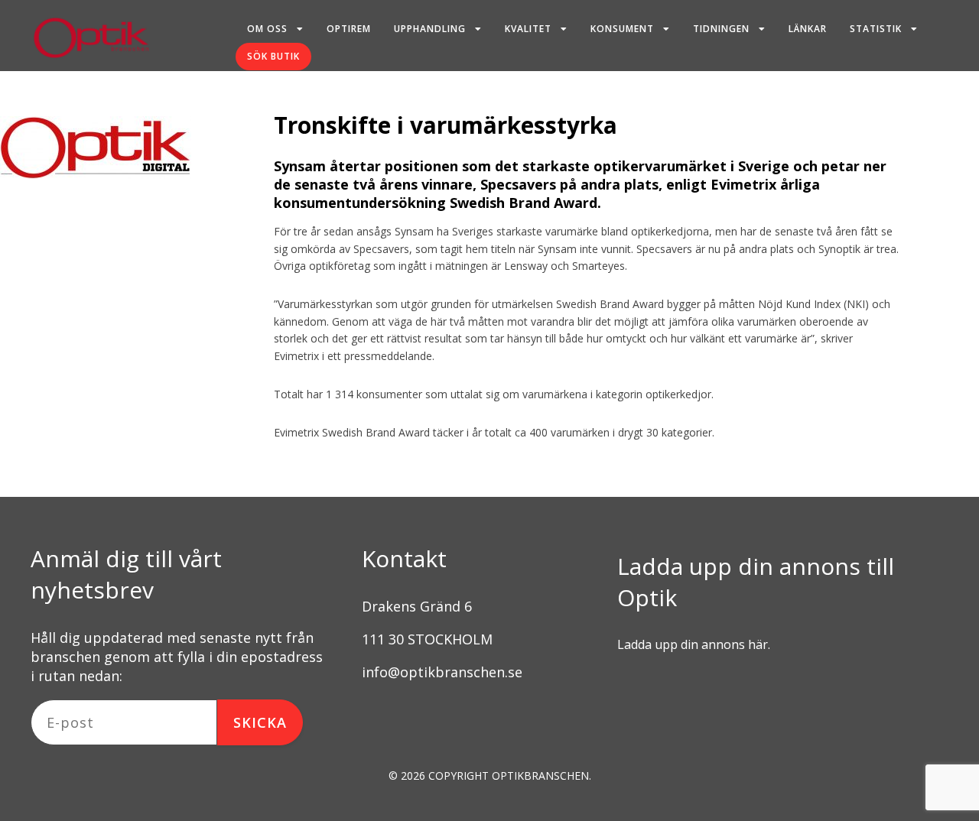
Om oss (267, 28)
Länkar (808, 28)
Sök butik (273, 56)
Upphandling (430, 28)
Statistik (876, 28)
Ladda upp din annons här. (693, 644)
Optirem (349, 28)
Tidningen (721, 28)
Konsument (622, 28)
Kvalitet (528, 28)
